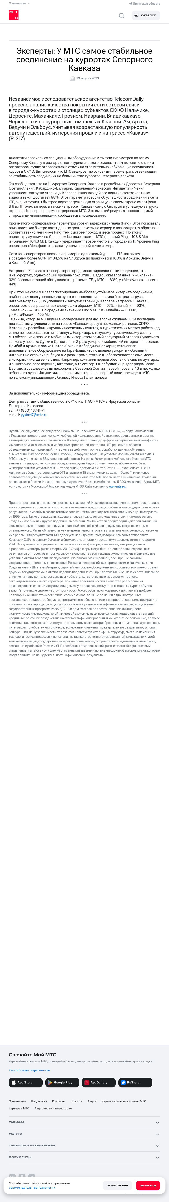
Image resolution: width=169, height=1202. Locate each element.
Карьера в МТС (19, 1108)
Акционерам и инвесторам (53, 1108)
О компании (17, 1101)
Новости (76, 1101)
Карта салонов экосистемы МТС (124, 1101)
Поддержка (39, 1101)
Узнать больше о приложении (29, 1070)
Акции (92, 1101)
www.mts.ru (116, 486)
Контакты (58, 1101)
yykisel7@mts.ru (34, 415)
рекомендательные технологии (32, 1188)
